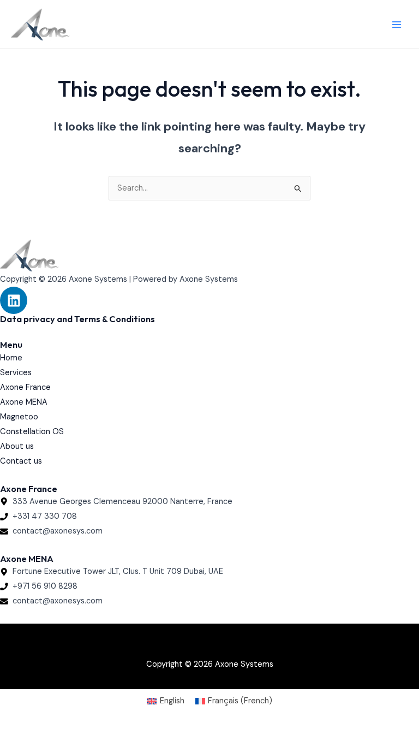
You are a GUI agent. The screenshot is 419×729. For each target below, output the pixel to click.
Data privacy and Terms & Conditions (77, 318)
